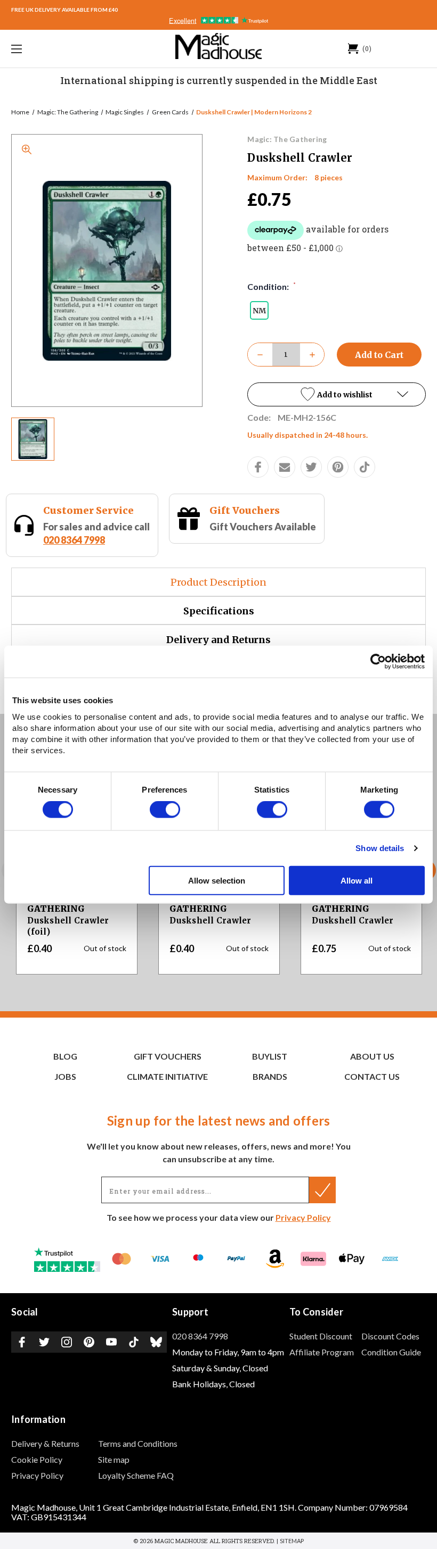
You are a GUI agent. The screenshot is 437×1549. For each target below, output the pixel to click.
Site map (114, 1459)
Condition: (271, 286)
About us (372, 1056)
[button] (336, 394)
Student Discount (320, 1336)
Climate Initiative (167, 1076)
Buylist (269, 1056)
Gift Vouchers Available (262, 526)
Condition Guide (391, 1352)
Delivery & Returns (45, 1443)
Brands (270, 1076)
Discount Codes (390, 1336)
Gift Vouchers (244, 510)
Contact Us (372, 1076)
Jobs (65, 1076)
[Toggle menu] (52, 48)
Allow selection (216, 880)
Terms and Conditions (137, 1443)
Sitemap (292, 1540)
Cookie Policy (36, 1459)
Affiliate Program (321, 1352)
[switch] (165, 809)
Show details (379, 848)
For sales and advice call (96, 533)
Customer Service (88, 510)
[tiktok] (364, 467)
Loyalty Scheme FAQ (136, 1475)
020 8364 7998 (74, 540)
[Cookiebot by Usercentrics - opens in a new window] (378, 662)
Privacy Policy (303, 1217)
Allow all (357, 880)
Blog (65, 1056)
